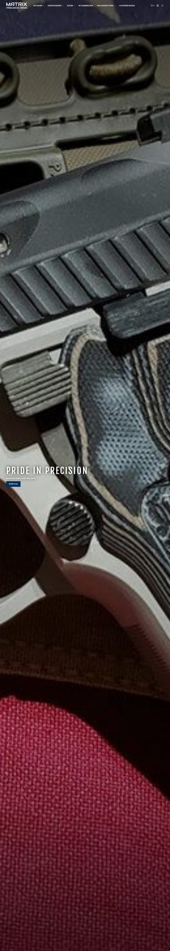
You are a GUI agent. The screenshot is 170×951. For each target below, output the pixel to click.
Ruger (70, 6)
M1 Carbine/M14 (86, 6)
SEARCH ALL (13, 484)
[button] (152, 5)
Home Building (54, 6)
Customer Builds (127, 6)
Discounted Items (105, 6)
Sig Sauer (37, 6)
